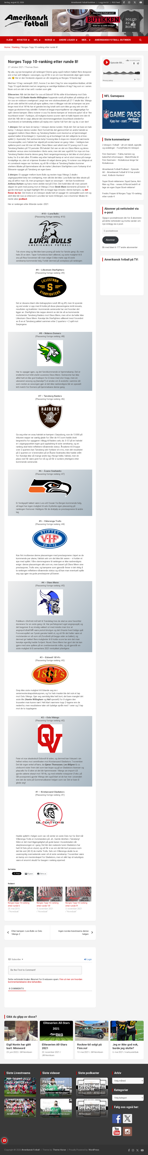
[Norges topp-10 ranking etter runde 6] (21, 894)
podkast (23, 199)
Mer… (85, 40)
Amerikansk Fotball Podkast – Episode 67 (90, 1103)
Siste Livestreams (18, 1073)
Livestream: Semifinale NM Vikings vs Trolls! (18, 1103)
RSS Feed (116, 2)
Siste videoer (51, 1073)
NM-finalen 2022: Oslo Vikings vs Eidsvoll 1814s (19, 1082)
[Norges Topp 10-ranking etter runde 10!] (50, 894)
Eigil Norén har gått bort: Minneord (19, 1046)
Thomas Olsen (31, 67)
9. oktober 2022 (14, 1110)
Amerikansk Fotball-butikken (83, 2)
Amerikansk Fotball (31, 1149)
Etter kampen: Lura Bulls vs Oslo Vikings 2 (27, 932)
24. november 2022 (87, 1110)
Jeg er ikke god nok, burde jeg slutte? (125, 1046)
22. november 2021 (51, 1052)
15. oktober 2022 (14, 1090)
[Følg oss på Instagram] (127, 1131)
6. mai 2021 (118, 1052)
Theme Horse (59, 1149)
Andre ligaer (67, 40)
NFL (36, 40)
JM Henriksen (26, 1052)
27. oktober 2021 (15, 67)
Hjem (10, 40)
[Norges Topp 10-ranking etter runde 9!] (78, 894)
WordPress (94, 1149)
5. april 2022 (47, 1093)
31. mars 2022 (49, 1114)
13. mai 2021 (83, 1052)
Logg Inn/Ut (104, 2)
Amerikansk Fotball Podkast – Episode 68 (90, 1085)
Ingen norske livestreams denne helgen (73, 932)
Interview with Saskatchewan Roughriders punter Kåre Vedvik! (53, 1102)
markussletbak (131, 1052)
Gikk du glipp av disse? (21, 1016)
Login (89, 959)
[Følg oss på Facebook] (116, 1118)
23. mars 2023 (84, 1093)
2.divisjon (134, 148)
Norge (48, 40)
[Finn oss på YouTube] (116, 1131)
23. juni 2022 (12, 1052)
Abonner (110, 239)
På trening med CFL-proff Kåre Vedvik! (53, 1085)
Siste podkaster (88, 1073)
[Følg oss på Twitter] (127, 1118)
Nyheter (22, 40)
